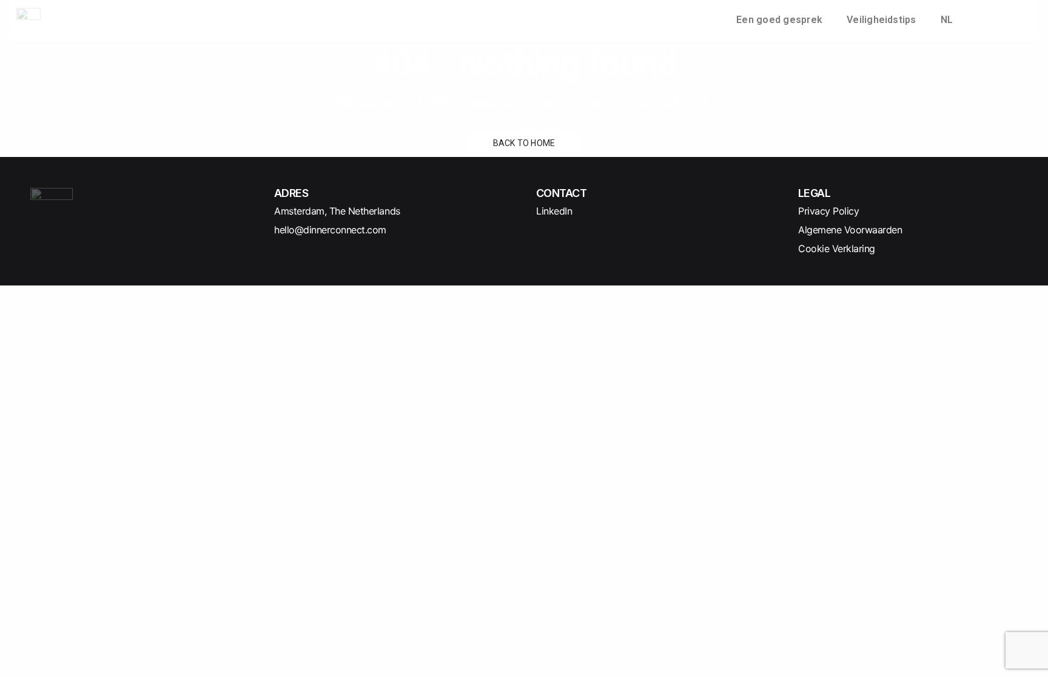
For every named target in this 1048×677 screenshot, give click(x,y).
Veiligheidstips (881, 19)
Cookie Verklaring (836, 248)
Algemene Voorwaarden (850, 230)
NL (947, 19)
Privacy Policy (828, 211)
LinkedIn (554, 211)
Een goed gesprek (779, 19)
